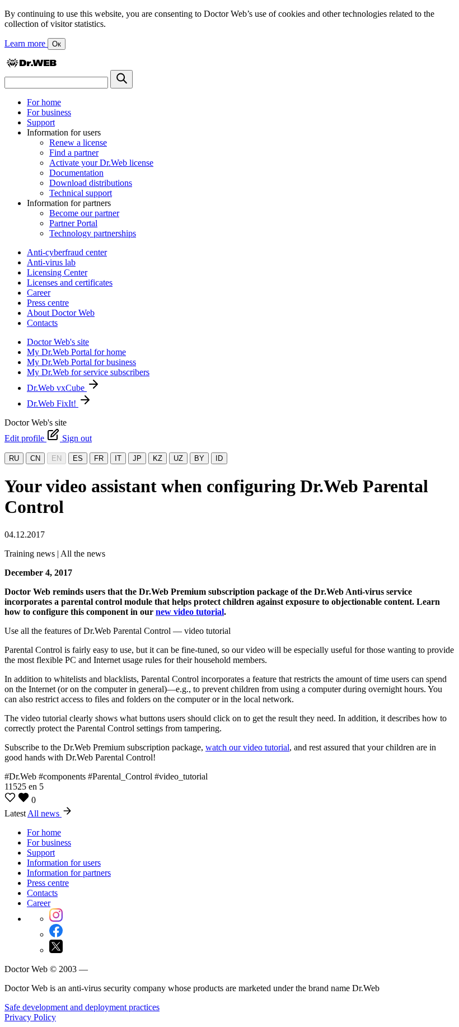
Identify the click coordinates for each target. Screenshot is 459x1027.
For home (44, 102)
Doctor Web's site (58, 342)
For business (49, 112)
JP (137, 458)
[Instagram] (56, 918)
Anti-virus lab (51, 262)
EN (56, 458)
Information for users (64, 862)
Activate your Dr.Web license (101, 162)
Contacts (42, 323)
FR (99, 458)
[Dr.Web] (31, 64)
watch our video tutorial (247, 747)
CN (35, 458)
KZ (157, 458)
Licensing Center (57, 272)
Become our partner (84, 213)
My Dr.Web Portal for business (81, 362)
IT (118, 458)
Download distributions (90, 183)
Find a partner (74, 152)
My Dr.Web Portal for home (76, 352)
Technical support (80, 193)
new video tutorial (190, 612)
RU (14, 458)
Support (41, 122)
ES (78, 458)
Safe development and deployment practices (82, 1007)
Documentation (76, 173)
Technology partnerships (92, 233)
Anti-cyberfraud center (67, 252)
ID (219, 458)
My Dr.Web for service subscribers (88, 372)
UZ (178, 458)
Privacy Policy (30, 1017)
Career (38, 292)
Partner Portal (73, 223)
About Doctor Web (61, 313)
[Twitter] (56, 950)
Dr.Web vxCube (57, 388)
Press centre (48, 302)
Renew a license (78, 142)
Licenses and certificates (70, 282)
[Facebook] (56, 934)
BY (199, 458)
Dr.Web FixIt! (52, 403)
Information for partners (69, 872)
